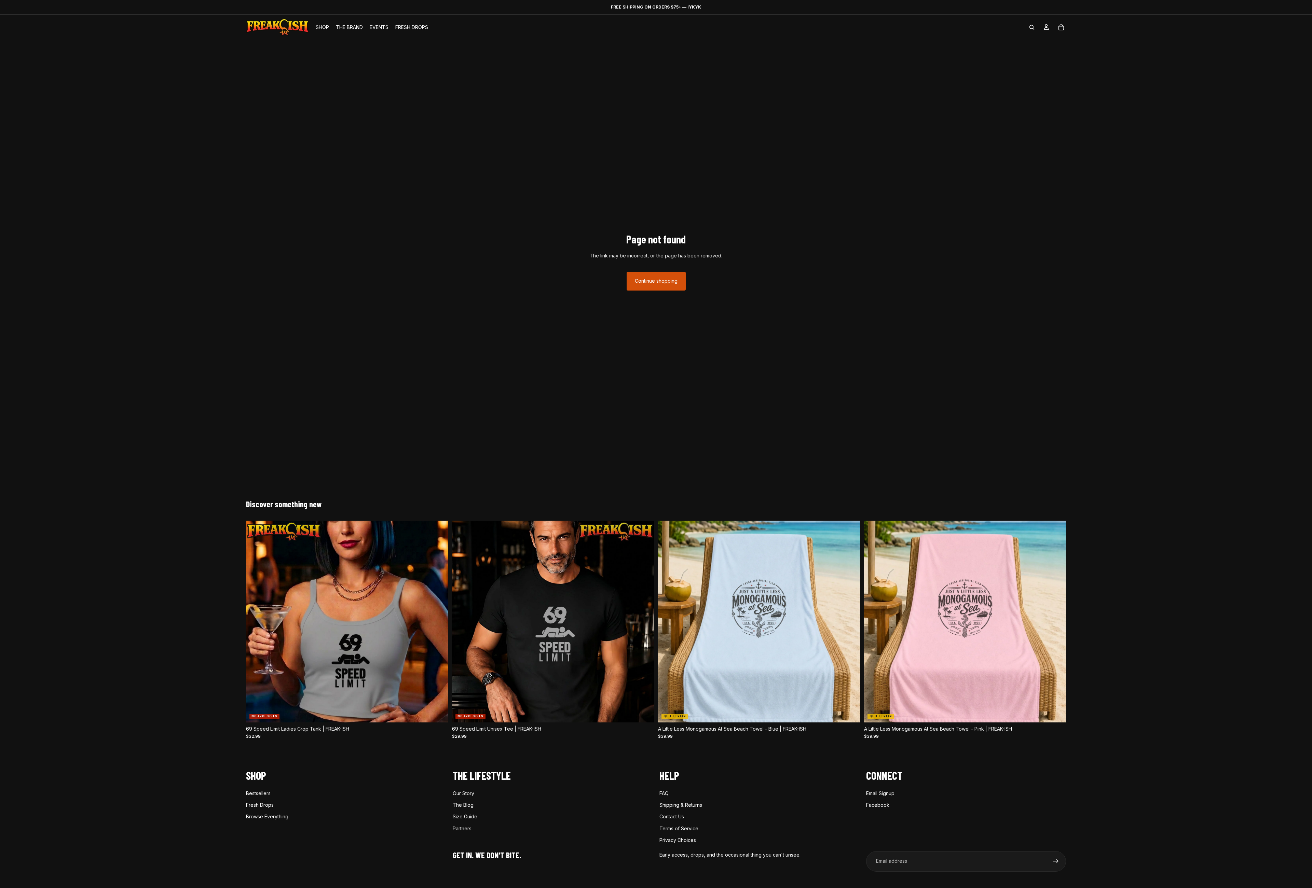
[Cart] (1061, 27)
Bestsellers (258, 793)
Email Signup (880, 793)
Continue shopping (656, 281)
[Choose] (437, 712)
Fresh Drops (260, 805)
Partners (462, 828)
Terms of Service (678, 828)
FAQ (664, 793)
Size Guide (465, 816)
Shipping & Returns (680, 805)
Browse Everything (267, 816)
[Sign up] (1056, 861)
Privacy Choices (677, 840)
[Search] (1031, 27)
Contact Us (671, 816)
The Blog (463, 805)
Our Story (463, 793)
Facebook (877, 805)
